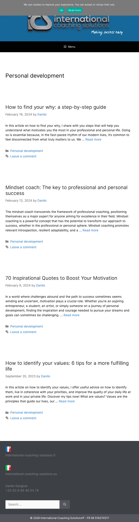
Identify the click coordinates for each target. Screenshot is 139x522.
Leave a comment (23, 156)
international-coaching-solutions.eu (31, 474)
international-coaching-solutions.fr (30, 455)
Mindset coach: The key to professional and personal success (66, 190)
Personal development (26, 151)
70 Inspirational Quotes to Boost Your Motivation (61, 278)
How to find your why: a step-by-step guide (55, 107)
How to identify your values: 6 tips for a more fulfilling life (67, 366)
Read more (93, 139)
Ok (61, 10)
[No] (134, 8)
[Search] (65, 504)
